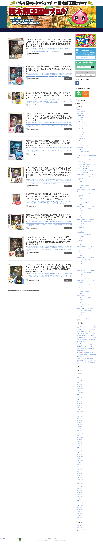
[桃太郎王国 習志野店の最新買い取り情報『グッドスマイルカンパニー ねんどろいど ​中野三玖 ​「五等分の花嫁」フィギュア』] (16, 86)
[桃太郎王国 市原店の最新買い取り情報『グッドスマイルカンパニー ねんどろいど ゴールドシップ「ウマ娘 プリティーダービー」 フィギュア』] (16, 230)
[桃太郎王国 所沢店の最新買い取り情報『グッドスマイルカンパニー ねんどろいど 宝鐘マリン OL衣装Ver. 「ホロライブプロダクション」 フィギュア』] (16, 205)
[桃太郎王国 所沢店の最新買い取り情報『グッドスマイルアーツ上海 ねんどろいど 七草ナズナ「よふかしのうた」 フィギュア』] (16, 104)
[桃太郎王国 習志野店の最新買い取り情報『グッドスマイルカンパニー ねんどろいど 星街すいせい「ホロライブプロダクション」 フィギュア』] (16, 160)
